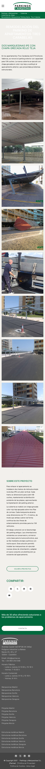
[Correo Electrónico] (9, 595)
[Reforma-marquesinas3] (22, 142)
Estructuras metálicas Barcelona (14, 735)
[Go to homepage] (22, 6)
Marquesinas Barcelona (11, 690)
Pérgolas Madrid (8, 708)
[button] (3, 5)
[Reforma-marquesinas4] (22, 99)
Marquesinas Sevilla (9, 693)
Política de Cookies (17, 766)
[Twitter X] (17, 589)
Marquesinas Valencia (10, 696)
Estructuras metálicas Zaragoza (14, 744)
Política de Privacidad (26, 763)
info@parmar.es (13, 658)
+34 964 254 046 (12, 661)
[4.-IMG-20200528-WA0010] (22, 316)
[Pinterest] (30, 589)
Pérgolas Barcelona (9, 711)
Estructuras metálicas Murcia (13, 747)
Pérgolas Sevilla (8, 714)
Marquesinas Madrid (9, 687)
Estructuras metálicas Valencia (13, 741)
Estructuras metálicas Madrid (13, 732)
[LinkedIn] (24, 589)
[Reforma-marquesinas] (22, 229)
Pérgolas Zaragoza (9, 720)
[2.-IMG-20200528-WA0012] (22, 403)
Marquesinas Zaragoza (10, 699)
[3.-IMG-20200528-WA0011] (22, 360)
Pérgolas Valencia (8, 717)
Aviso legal (30, 766)
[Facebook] (11, 589)
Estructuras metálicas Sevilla (13, 738)
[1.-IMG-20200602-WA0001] (22, 446)
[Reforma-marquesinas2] (22, 186)
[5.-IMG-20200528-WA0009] (22, 273)
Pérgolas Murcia (8, 723)
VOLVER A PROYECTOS (22, 569)
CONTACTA (22, 628)
